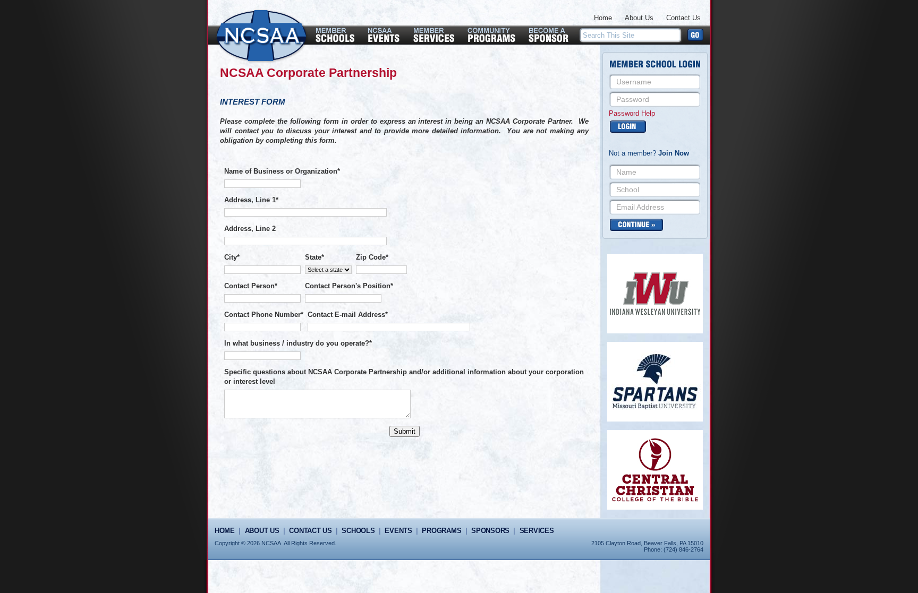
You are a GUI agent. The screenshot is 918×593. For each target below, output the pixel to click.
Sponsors (490, 531)
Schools (358, 531)
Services (537, 531)
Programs (441, 531)
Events (398, 531)
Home (603, 18)
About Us (639, 18)
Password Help (632, 113)
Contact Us (683, 18)
